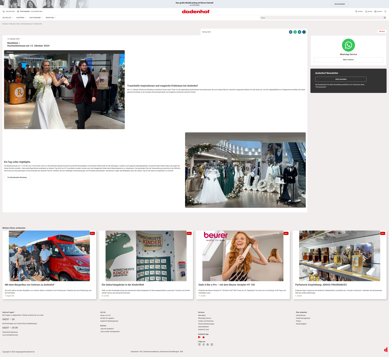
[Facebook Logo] (203, 344)
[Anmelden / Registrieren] (385, 11)
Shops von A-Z (105, 315)
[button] (290, 32)
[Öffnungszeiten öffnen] (386, 350)
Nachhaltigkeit (301, 324)
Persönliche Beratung (10, 332)
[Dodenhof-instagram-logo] (199, 344)
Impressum (135, 352)
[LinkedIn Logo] (212, 344)
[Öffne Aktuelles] (12, 17)
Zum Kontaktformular (10, 335)
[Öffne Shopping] (25, 17)
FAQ (141, 352)
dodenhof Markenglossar (109, 321)
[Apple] (203, 337)
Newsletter (202, 315)
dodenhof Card (203, 329)
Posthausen (12, 24)
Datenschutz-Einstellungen (169, 352)
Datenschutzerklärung (151, 352)
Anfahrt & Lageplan (107, 318)
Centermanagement (303, 318)
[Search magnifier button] (384, 17)
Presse (298, 321)
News (18, 24)
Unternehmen (301, 315)
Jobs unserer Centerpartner (110, 332)
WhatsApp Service (204, 318)
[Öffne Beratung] (55, 17)
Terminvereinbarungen (206, 324)
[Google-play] (199, 337)
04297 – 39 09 (10, 327)
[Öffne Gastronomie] (42, 17)
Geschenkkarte (203, 327)
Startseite (5, 24)
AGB (181, 352)
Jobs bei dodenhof (107, 329)
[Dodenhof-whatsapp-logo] (207, 344)
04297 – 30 (8, 319)
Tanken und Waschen (206, 321)
